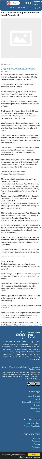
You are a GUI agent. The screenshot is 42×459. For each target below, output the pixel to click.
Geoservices (35, 408)
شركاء (12, 7)
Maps (38, 411)
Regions (21, 7)
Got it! (34, 455)
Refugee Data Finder (32, 426)
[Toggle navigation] (3, 2)
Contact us (36, 441)
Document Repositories (31, 402)
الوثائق (38, 399)
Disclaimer (36, 447)
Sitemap (37, 444)
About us (36, 438)
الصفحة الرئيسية (34, 396)
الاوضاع (37, 7)
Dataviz (37, 405)
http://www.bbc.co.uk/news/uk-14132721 (19, 70)
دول (30, 7)
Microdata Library (33, 423)
